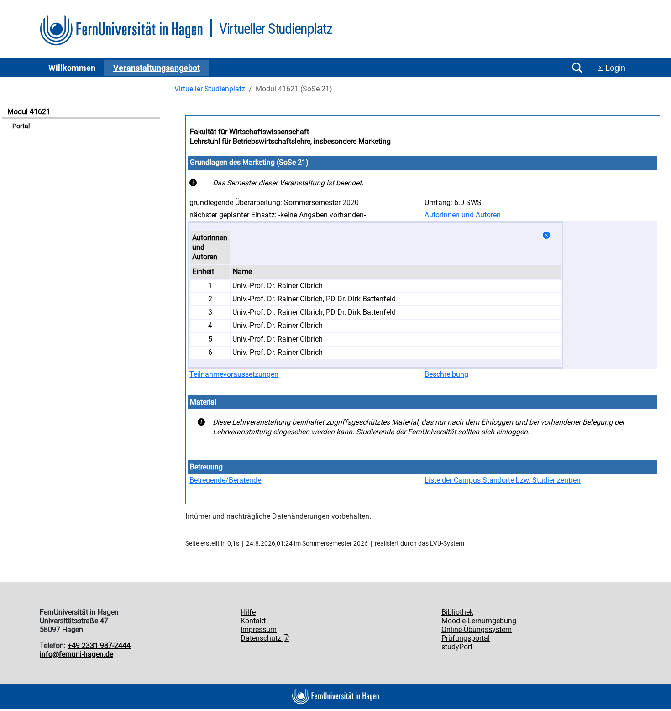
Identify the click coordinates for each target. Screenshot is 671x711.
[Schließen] (546, 235)
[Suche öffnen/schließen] (577, 67)
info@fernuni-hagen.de (76, 654)
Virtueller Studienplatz (209, 88)
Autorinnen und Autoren (463, 215)
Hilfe (248, 612)
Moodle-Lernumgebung (478, 620)
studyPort (456, 647)
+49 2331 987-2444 (99, 645)
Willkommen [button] (71, 68)
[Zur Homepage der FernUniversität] (121, 30)
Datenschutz (262, 638)
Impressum (259, 629)
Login (614, 68)
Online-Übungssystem (476, 629)
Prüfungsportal (465, 638)
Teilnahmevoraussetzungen (233, 374)
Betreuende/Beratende (225, 480)
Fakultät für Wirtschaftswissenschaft (249, 131)
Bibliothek (457, 612)
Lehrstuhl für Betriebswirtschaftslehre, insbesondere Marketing (290, 141)
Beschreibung (446, 374)
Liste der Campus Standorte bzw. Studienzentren (503, 480)
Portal (21, 126)
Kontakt (253, 620)
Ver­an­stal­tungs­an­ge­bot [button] (156, 68)
